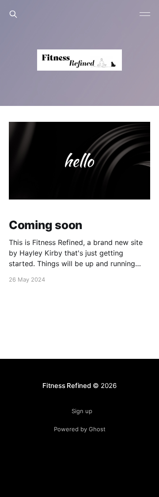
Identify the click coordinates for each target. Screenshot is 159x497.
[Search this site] (13, 14)
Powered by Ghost (80, 429)
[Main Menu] (144, 14)
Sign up (82, 410)
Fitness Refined (66, 385)
